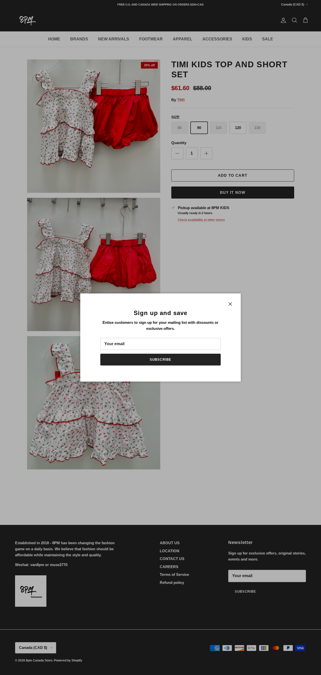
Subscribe (160, 359)
